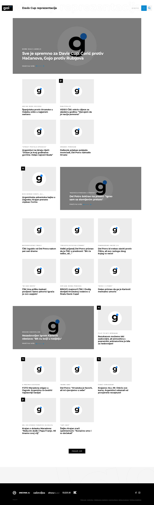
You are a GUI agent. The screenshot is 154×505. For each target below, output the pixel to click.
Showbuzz (53, 493)
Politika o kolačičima (135, 500)
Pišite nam (83, 500)
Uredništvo (90, 500)
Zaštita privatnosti (123, 500)
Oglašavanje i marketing (101, 500)
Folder (66, 493)
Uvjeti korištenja (113, 500)
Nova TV (14, 493)
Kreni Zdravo (75, 493)
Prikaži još (77, 451)
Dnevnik (24, 493)
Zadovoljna (39, 493)
